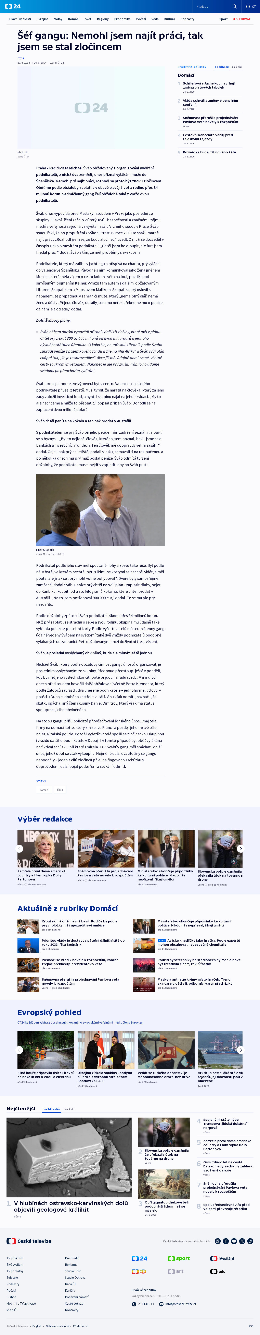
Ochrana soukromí (57, 1326)
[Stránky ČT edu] (217, 1271)
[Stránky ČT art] (175, 1271)
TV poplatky (14, 1271)
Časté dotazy (74, 1303)
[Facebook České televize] (226, 1241)
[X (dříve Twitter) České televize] (242, 1241)
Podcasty (187, 19)
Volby (58, 19)
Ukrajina (43, 19)
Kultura (169, 19)
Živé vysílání (14, 1264)
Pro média (72, 1258)
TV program (14, 1258)
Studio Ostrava (75, 1277)
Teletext (12, 1277)
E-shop (11, 1297)
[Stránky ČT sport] (179, 1258)
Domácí (73, 19)
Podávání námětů (77, 1297)
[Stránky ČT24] (139, 1258)
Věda (155, 19)
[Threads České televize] (250, 1241)
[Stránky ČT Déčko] (139, 1271)
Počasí (141, 19)
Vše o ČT (12, 1310)
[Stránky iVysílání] (222, 1258)
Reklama (71, 1264)
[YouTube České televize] (234, 1241)
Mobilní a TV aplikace (21, 1303)
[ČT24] (13, 6)
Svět (88, 19)
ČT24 (20, 58)
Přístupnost (80, 1326)
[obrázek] (91, 107)
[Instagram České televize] (217, 1241)
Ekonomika (122, 19)
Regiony (103, 19)
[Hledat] (234, 6)
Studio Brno (73, 1271)
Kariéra (70, 1290)
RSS (251, 1326)
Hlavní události (20, 19)
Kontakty (71, 1310)
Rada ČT (70, 1284)
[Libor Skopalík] (100, 510)
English (36, 1326)
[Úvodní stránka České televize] (29, 1241)
